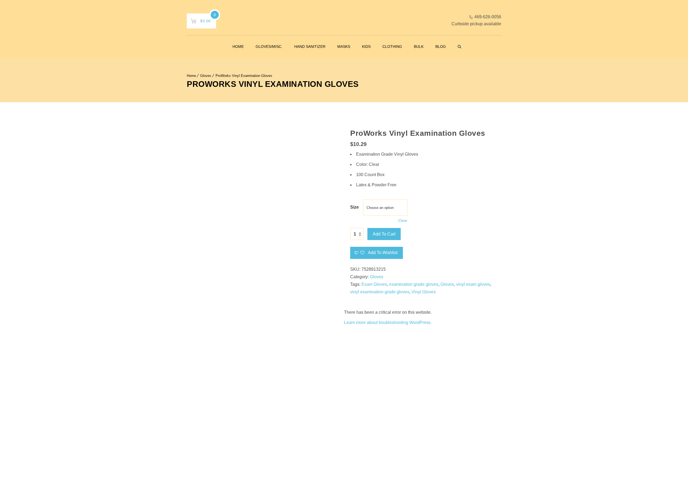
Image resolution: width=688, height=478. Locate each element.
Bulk (419, 46)
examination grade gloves (413, 284)
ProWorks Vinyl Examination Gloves (244, 76)
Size (354, 207)
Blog (440, 46)
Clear (402, 220)
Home (238, 46)
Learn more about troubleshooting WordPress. (388, 322)
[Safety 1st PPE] (344, 21)
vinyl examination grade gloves (379, 292)
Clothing (392, 46)
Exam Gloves (374, 284)
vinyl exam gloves (473, 284)
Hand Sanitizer (309, 46)
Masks (343, 46)
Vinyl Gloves (423, 292)
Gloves (205, 76)
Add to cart (384, 234)
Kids (366, 46)
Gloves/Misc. (269, 46)
